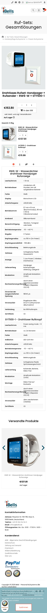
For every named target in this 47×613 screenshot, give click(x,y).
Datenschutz (10, 543)
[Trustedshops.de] (16, 573)
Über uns (8, 556)
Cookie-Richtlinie (28, 595)
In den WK (28, 110)
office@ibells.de (16, 525)
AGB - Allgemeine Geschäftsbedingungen (21, 540)
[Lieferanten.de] (8, 573)
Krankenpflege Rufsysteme (15, 39)
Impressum (9, 548)
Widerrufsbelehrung (12, 551)
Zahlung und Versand (13, 545)
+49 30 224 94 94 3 (19, 522)
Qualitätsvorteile (11, 553)
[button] (4, 448)
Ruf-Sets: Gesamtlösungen (17, 37)
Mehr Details (33, 475)
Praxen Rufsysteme (35, 39)
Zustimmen (23, 607)
